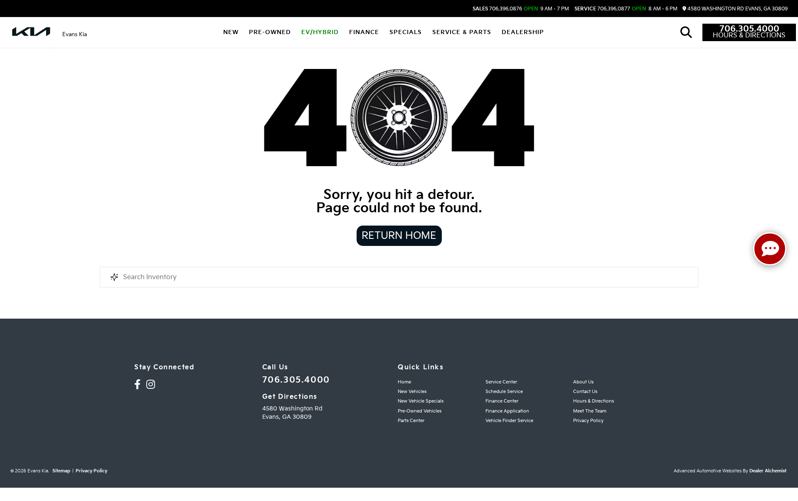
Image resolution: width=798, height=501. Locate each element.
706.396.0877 (602, 9)
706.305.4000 (749, 29)
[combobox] (399, 277)
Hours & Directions (749, 35)
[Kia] (31, 32)
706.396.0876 (497, 9)
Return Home (399, 236)
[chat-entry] (769, 248)
